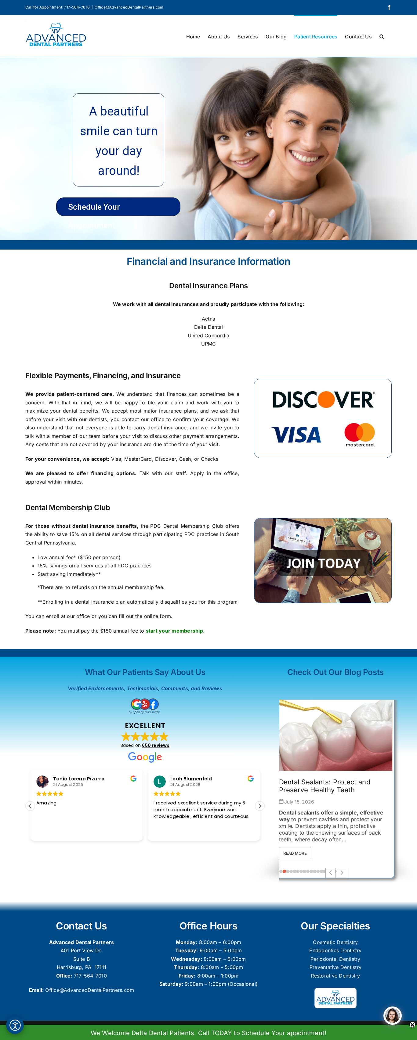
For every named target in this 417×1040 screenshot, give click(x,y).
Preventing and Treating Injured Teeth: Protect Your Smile (332, 786)
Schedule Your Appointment (94, 209)
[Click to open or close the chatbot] (392, 1015)
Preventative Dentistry (335, 967)
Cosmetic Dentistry (335, 942)
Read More (298, 853)
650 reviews (155, 745)
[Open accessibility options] (15, 1025)
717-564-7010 (90, 976)
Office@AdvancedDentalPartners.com (129, 7)
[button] (381, 36)
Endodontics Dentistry (335, 950)
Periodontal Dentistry (335, 959)
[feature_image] (336, 732)
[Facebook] (389, 7)
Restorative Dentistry (335, 976)
